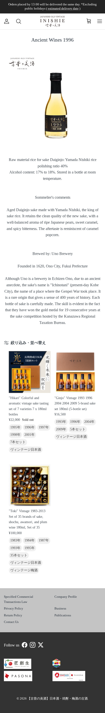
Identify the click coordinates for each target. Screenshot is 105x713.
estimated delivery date (63, 8)
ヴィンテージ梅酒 (24, 570)
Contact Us (11, 622)
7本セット (18, 442)
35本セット (18, 555)
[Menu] (99, 21)
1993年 (61, 422)
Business (60, 608)
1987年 (44, 540)
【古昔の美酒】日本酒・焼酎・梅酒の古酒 (57, 698)
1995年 (15, 427)
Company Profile (65, 596)
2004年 (89, 422)
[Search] (16, 21)
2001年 (29, 435)
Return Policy (13, 615)
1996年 (29, 427)
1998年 (15, 435)
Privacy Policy (13, 608)
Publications (62, 615)
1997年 (44, 427)
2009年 (61, 429)
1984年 (29, 540)
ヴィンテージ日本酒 (25, 449)
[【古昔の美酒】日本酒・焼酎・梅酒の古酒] (52, 21)
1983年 (15, 540)
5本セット (77, 429)
